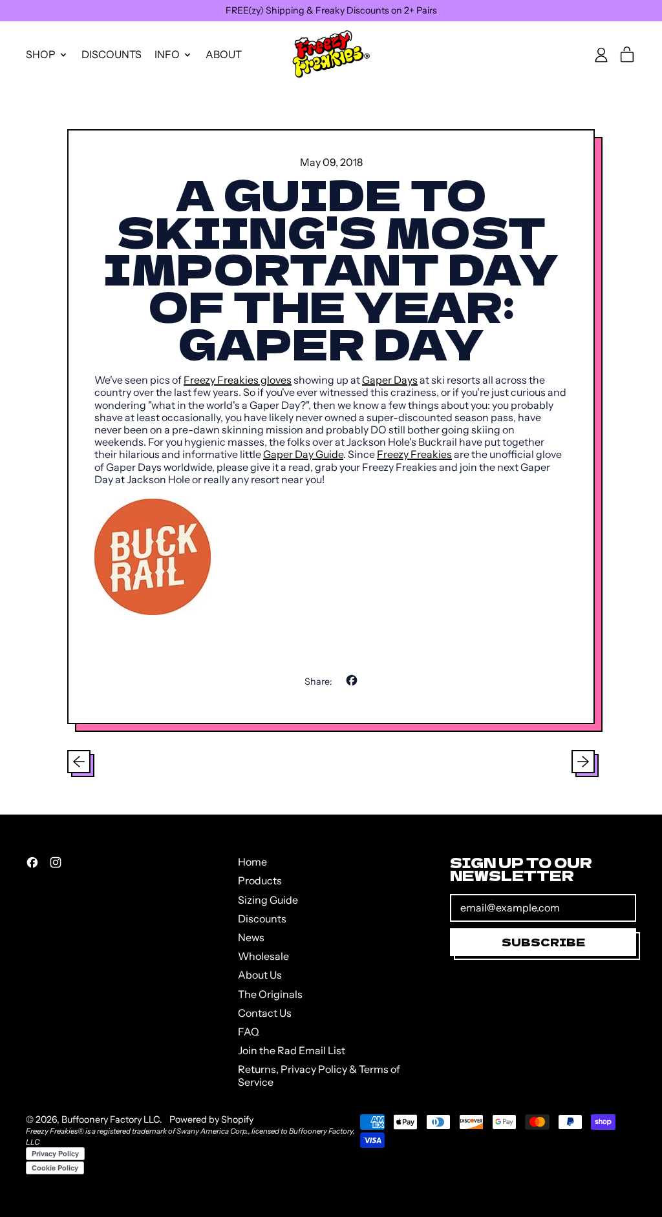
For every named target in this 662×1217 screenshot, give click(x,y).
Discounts (111, 54)
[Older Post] (79, 761)
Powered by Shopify (211, 1119)
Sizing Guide (268, 899)
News (251, 937)
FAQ (248, 1031)
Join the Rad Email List (291, 1050)
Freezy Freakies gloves (238, 379)
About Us (260, 974)
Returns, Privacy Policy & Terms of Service (319, 1075)
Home (252, 861)
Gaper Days (390, 379)
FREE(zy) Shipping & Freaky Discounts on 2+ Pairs (331, 10)
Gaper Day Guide (303, 454)
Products (260, 880)
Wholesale (263, 956)
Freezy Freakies (414, 454)
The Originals (270, 994)
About (224, 54)
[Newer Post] (583, 761)
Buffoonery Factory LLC (110, 1119)
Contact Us (265, 1012)
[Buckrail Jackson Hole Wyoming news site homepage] (331, 557)
